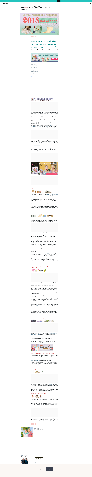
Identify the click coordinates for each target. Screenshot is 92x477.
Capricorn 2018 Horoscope (34, 72)
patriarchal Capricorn (53, 232)
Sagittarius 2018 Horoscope (34, 71)
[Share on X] (32, 36)
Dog (33, 418)
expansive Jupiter (40, 127)
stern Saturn (33, 126)
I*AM (52, 3)
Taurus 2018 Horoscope (34, 64)
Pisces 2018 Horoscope (34, 73)
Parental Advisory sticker (41, 305)
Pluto (41, 232)
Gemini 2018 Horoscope (34, 65)
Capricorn (46, 126)
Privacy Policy (54, 460)
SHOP (55, 3)
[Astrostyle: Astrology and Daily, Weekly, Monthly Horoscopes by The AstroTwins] (4, 4)
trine (40, 357)
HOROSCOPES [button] (39, 3)
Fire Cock (41, 399)
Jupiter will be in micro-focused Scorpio (52, 194)
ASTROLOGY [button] (45, 3)
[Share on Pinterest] (35, 36)
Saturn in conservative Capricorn (37, 308)
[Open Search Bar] (90, 3)
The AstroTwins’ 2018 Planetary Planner (41, 80)
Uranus (48, 253)
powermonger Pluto (39, 126)
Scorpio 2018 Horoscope (34, 70)
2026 (49, 3)
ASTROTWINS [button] (59, 3)
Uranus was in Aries (55, 255)
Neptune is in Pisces (37, 145)
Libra (46, 418)
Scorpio (51, 127)
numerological (50, 384)
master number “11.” (35, 386)
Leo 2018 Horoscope (33, 66)
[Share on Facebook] (33, 36)
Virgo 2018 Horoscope (34, 67)
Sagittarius (51, 142)
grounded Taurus (52, 125)
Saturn (35, 232)
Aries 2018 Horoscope (34, 63)
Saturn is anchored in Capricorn (47, 143)
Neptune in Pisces (37, 360)
